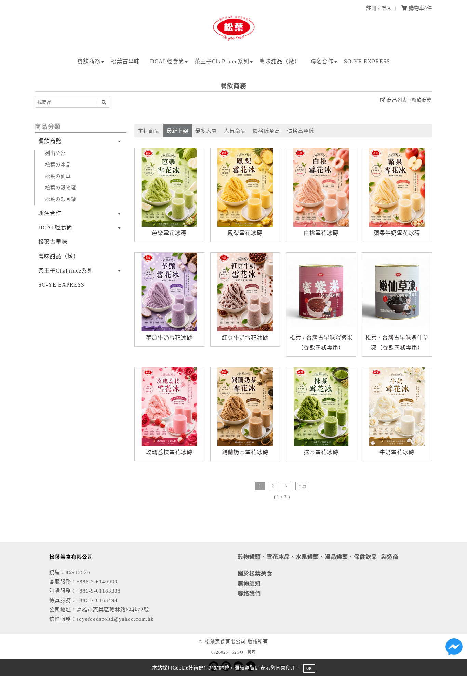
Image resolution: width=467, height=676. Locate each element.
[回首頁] (234, 41)
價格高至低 (300, 131)
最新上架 (177, 131)
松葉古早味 (125, 61)
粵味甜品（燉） (279, 61)
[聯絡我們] (454, 648)
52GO (237, 652)
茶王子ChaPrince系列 (222, 61)
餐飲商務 (89, 61)
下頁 (302, 485)
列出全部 (55, 153)
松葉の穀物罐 (60, 187)
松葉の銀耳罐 (60, 199)
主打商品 (149, 131)
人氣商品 (235, 131)
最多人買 (206, 131)
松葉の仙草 (58, 176)
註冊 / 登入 (379, 8)
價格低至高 (266, 131)
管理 (251, 652)
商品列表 (396, 100)
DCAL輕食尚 (167, 61)
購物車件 (419, 8)
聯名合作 (322, 61)
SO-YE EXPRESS (367, 61)
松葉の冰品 (58, 165)
